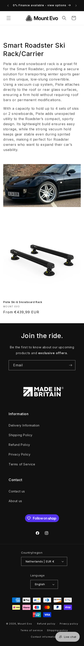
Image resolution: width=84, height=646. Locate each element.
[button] (8, 18)
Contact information (44, 636)
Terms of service (31, 630)
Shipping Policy (21, 435)
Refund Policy (19, 444)
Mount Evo (25, 623)
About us (15, 501)
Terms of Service (22, 464)
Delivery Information (24, 425)
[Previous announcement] (8, 5)
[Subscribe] (70, 365)
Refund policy (46, 623)
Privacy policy (69, 623)
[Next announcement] (76, 5)
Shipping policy (57, 630)
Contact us (17, 491)
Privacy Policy (19, 454)
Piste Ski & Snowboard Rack (22, 302)
